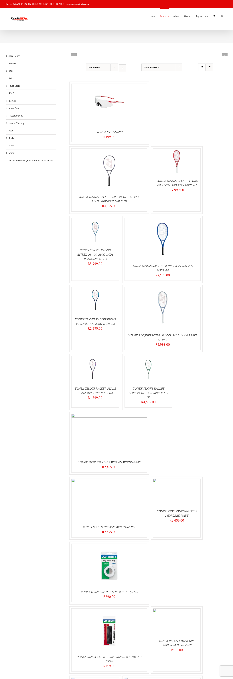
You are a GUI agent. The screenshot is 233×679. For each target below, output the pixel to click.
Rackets (12, 138)
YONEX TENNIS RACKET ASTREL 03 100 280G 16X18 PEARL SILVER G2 (95, 254)
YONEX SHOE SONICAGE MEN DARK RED (109, 527)
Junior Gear (14, 108)
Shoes (12, 145)
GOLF (11, 93)
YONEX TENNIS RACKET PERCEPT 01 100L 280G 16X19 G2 (148, 393)
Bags (11, 70)
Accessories (14, 56)
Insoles (12, 100)
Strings (12, 153)
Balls (11, 78)
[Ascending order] (122, 68)
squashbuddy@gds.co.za (77, 4)
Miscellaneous (16, 115)
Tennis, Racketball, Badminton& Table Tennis (31, 160)
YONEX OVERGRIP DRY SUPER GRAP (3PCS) (109, 592)
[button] (222, 15)
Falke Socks (14, 85)
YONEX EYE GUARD (109, 132)
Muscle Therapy (16, 123)
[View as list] (209, 67)
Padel (11, 130)
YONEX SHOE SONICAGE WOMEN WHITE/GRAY (109, 462)
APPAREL (13, 63)
